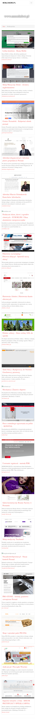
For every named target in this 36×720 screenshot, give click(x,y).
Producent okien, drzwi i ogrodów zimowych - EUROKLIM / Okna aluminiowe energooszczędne (16, 217)
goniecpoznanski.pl (7, 132)
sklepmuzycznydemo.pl (8, 96)
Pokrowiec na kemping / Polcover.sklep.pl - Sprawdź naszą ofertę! (16, 256)
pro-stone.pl (5, 608)
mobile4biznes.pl (9, 2)
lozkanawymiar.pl (6, 59)
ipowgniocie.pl (6, 472)
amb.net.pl (5, 675)
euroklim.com (5, 228)
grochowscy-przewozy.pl (8, 381)
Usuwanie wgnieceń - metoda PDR (16, 463)
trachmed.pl (5, 548)
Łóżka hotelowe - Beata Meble (14, 51)
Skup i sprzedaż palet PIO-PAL (15, 633)
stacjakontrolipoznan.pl (8, 568)
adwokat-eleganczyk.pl (8, 169)
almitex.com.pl (6, 308)
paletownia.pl (5, 642)
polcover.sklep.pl (6, 268)
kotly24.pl (4, 435)
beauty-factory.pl (6, 514)
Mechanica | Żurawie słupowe (14, 389)
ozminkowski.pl (6, 206)
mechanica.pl (5, 398)
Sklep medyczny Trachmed (13, 539)
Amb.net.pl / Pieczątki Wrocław (15, 666)
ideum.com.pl (5, 712)
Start (4, 26)
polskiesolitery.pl (6, 344)
